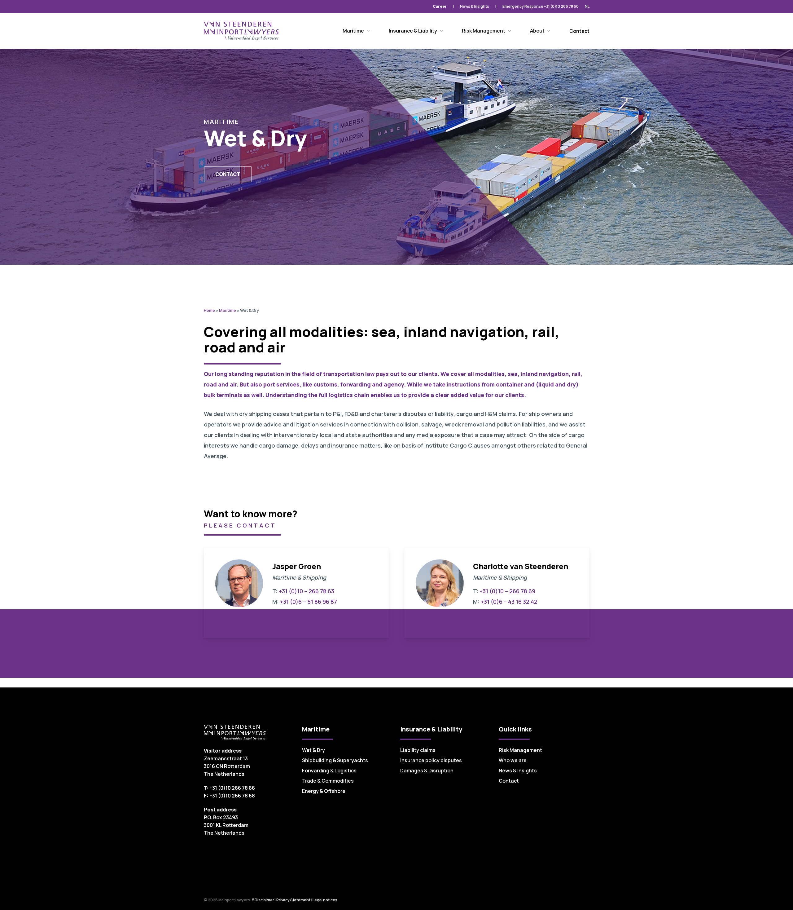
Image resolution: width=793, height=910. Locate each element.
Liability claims (418, 750)
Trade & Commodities (328, 780)
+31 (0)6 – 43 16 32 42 (509, 601)
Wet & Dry (313, 750)
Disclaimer (264, 900)
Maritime (227, 310)
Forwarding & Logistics (329, 770)
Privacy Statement (293, 900)
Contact (509, 780)
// (253, 900)
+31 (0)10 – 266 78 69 (507, 591)
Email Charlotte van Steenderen (516, 612)
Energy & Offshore (323, 791)
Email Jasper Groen (298, 612)
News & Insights (518, 770)
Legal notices (325, 900)
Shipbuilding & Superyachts (335, 760)
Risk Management (520, 750)
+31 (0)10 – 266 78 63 (306, 591)
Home (209, 310)
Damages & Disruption (426, 770)
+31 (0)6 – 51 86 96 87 (308, 601)
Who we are (513, 760)
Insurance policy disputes (431, 760)
